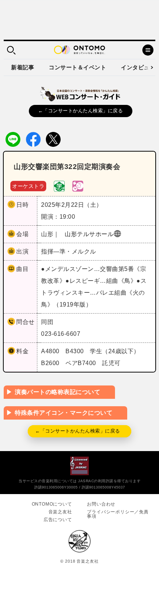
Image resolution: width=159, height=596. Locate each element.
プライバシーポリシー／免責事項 (117, 514)
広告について (58, 519)
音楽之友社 (60, 511)
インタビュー (138, 67)
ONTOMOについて (52, 504)
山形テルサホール (89, 234)
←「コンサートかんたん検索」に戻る (80, 110)
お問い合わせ (101, 504)
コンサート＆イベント (77, 67)
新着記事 (22, 67)
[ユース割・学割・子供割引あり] (59, 185)
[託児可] (77, 185)
